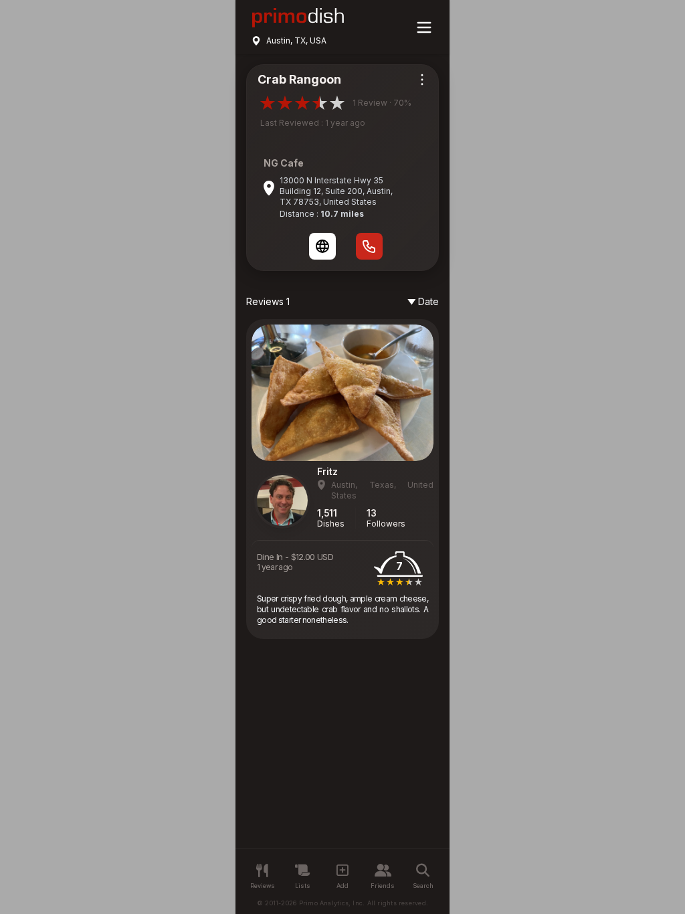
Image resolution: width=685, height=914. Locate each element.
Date (428, 301)
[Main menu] (424, 27)
